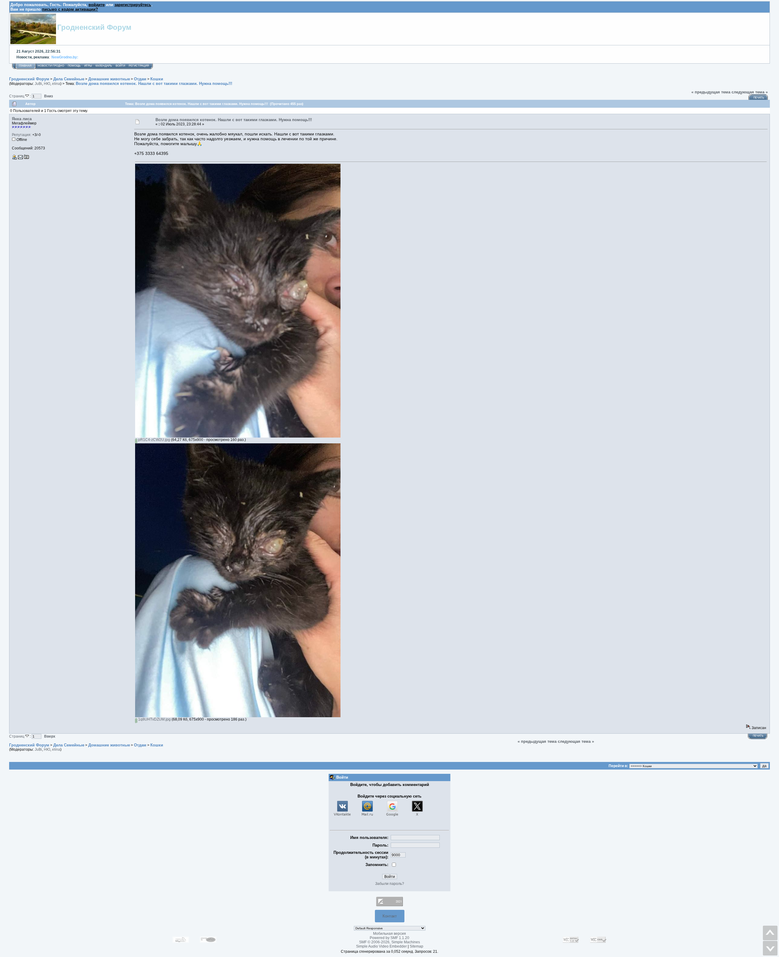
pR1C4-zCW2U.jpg (153, 440)
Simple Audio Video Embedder (381, 946)
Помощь (74, 65)
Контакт (390, 916)
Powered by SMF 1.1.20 (389, 938)
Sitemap (416, 946)
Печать (758, 97)
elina (56, 84)
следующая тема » (750, 92)
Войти (120, 65)
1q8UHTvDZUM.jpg (154, 719)
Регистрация (139, 65)
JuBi (38, 84)
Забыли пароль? (389, 884)
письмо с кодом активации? (70, 9)
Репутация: (21, 135)
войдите (97, 4)
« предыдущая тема (710, 92)
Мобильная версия (389, 933)
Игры (88, 65)
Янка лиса (22, 119)
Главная (25, 65)
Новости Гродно (51, 65)
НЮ (47, 84)
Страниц (17, 96)
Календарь (104, 65)
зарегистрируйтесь (132, 4)
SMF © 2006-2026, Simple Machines (389, 942)
